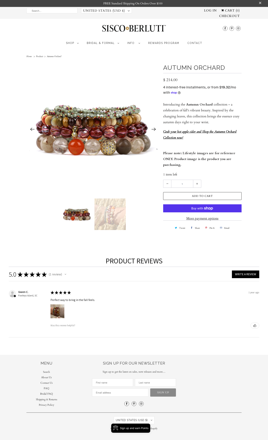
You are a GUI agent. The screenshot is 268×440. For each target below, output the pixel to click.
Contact (194, 43)
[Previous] (32, 129)
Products (40, 56)
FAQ (46, 388)
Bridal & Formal (101, 43)
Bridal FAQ (46, 394)
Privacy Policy (46, 405)
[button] (65, 274)
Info (132, 43)
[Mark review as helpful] (254, 325)
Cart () (232, 10)
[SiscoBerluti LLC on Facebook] (225, 28)
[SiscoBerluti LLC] (134, 29)
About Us (46, 377)
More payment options (202, 218)
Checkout (229, 16)
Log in (210, 10)
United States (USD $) (104, 11)
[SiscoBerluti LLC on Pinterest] (231, 28)
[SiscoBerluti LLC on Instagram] (238, 28)
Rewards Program (163, 43)
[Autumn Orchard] (93, 129)
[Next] (154, 129)
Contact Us (46, 383)
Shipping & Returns (46, 399)
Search (46, 372)
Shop (70, 43)
